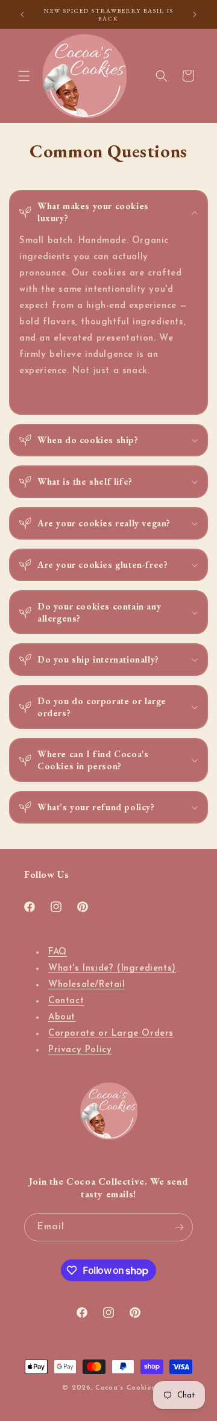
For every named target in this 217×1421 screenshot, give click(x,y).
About (61, 1017)
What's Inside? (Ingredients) (112, 968)
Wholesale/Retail (86, 984)
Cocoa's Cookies (125, 1388)
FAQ (57, 952)
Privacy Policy (80, 1049)
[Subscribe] (179, 1227)
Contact (66, 1001)
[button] (24, 76)
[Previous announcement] (22, 14)
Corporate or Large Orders (111, 1033)
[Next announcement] (194, 14)
